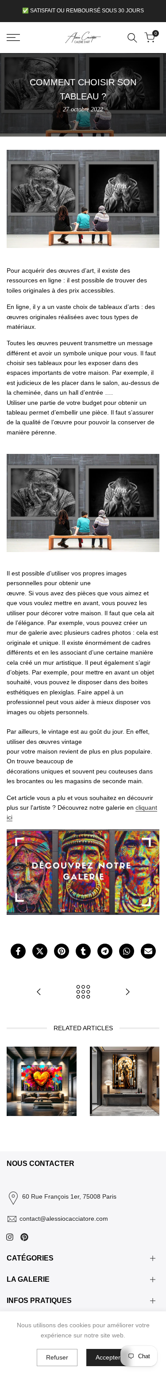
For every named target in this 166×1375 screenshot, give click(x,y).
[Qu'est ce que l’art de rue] (39, 992)
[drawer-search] (132, 38)
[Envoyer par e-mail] (148, 951)
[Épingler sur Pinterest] (61, 951)
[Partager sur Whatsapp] (126, 951)
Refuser (57, 1357)
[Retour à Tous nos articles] (83, 992)
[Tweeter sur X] (39, 951)
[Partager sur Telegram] (104, 951)
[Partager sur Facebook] (18, 951)
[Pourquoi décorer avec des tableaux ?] (127, 992)
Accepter (108, 1357)
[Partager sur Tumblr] (83, 951)
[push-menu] (13, 37)
